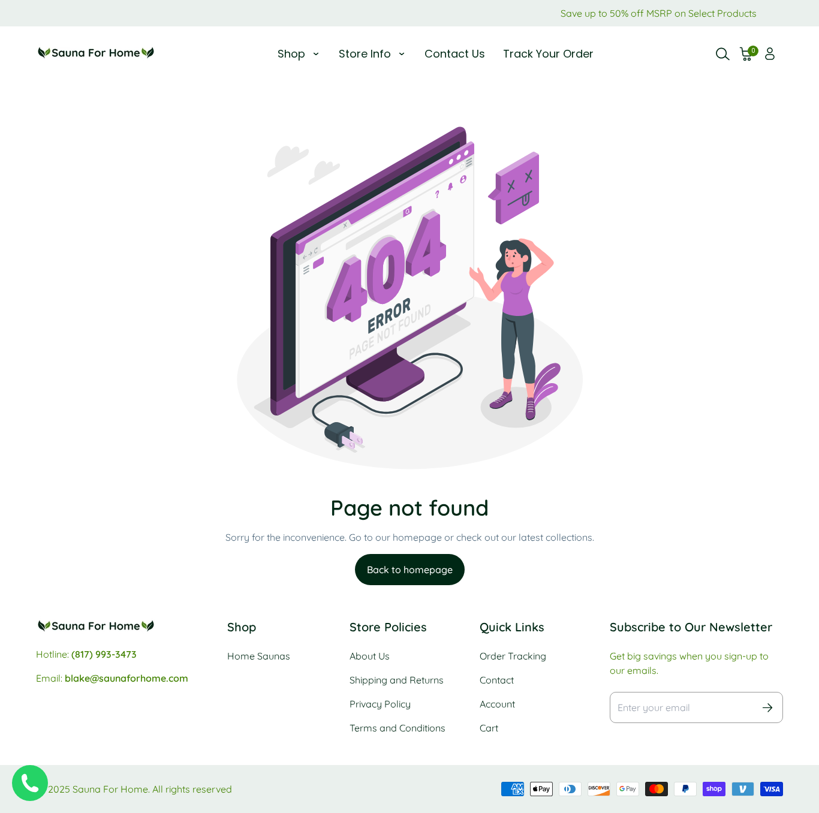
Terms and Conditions (397, 728)
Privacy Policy (380, 704)
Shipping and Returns (397, 680)
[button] (746, 54)
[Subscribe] (767, 707)
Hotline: (86, 654)
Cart (489, 728)
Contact (497, 680)
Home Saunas (258, 656)
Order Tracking (513, 656)
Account (497, 704)
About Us (370, 656)
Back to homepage (410, 570)
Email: (112, 678)
